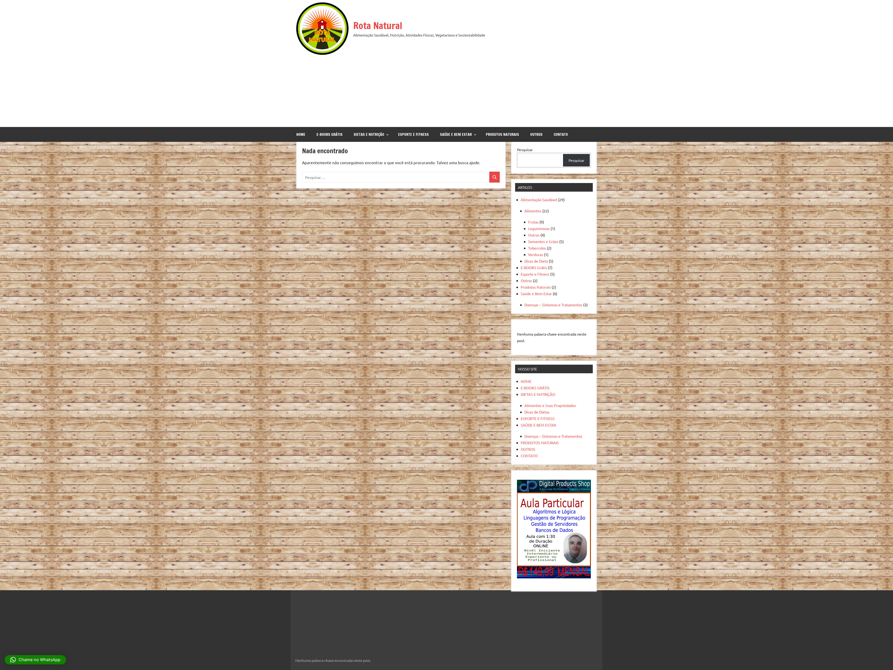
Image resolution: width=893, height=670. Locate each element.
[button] (35, 659)
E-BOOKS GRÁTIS (330, 134)
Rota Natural (377, 25)
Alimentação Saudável (539, 199)
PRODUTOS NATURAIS (502, 134)
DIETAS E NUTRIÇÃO (369, 134)
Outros (534, 235)
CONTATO (561, 134)
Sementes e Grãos (543, 241)
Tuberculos (537, 248)
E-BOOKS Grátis (534, 267)
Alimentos (532, 210)
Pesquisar (525, 149)
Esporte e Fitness (535, 274)
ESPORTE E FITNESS (413, 134)
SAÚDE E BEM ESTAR (456, 134)
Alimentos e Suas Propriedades (550, 405)
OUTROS (536, 134)
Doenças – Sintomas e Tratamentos (553, 304)
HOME (300, 134)
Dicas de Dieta (536, 261)
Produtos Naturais (536, 287)
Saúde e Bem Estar (536, 293)
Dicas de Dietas (537, 412)
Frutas (533, 222)
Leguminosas (539, 228)
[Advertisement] (446, 89)
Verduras (535, 254)
